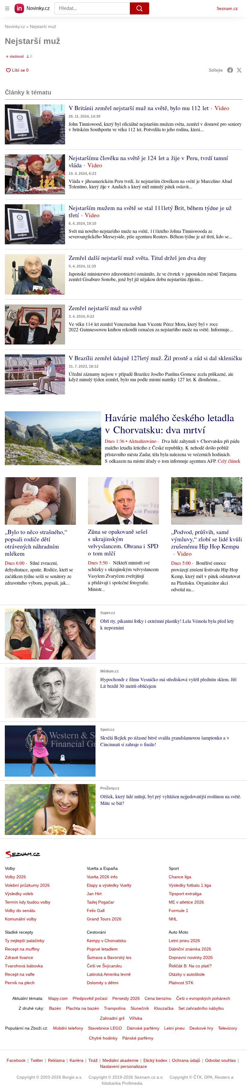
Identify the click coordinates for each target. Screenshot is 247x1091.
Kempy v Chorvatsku (106, 940)
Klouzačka (164, 1008)
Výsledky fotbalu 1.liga (190, 885)
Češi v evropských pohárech (203, 998)
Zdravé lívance (19, 957)
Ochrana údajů (186, 1060)
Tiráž (93, 1060)
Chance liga (180, 876)
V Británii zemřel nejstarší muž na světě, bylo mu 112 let (139, 108)
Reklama (56, 1060)
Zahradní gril (112, 1018)
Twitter (36, 1060)
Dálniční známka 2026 (190, 949)
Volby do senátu (20, 910)
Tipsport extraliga (185, 893)
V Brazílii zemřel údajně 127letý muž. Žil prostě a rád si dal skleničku (155, 358)
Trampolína (115, 1008)
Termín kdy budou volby (27, 902)
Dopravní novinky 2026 (191, 957)
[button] (35, 124)
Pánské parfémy (137, 1038)
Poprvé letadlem (102, 949)
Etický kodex (155, 1060)
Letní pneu (174, 1028)
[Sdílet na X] (239, 70)
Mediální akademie (120, 1060)
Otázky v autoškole (187, 974)
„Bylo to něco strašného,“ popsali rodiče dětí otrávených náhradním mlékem (36, 543)
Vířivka (135, 1018)
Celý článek (229, 461)
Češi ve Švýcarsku (104, 965)
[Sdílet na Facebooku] (230, 70)
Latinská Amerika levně (109, 974)
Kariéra (76, 1060)
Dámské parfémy (143, 1028)
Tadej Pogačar (100, 902)
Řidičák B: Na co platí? (190, 965)
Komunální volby (20, 918)
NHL (173, 918)
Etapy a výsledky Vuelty (109, 885)
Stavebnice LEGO (105, 1028)
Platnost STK (181, 982)
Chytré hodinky (103, 1038)
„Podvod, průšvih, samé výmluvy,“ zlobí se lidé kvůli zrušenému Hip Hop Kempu (206, 539)
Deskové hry (201, 1028)
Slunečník (139, 1008)
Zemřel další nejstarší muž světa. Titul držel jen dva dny (137, 258)
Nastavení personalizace (123, 1066)
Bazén (55, 1008)
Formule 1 (178, 910)
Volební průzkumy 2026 (27, 885)
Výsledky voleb (19, 893)
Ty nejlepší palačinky (24, 940)
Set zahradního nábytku (201, 1008)
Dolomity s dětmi (102, 982)
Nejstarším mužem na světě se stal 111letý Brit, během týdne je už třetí (150, 211)
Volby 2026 (15, 876)
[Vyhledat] (139, 8)
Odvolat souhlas (220, 1060)
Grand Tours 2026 (104, 918)
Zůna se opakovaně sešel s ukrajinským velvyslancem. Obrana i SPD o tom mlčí (123, 542)
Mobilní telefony (68, 1028)
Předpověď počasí (90, 998)
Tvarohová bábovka (24, 965)
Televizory (227, 1028)
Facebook (16, 1060)
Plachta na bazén (82, 1008)
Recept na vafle (20, 974)
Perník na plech (20, 982)
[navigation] (7, 8)
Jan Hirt (94, 893)
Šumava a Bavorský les (109, 957)
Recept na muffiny (22, 949)
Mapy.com (58, 998)
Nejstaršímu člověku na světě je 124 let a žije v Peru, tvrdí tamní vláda (148, 161)
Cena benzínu (158, 998)
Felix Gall (96, 910)
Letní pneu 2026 (184, 940)
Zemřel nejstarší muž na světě (105, 308)
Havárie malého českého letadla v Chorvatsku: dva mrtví (169, 423)
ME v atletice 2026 (186, 902)
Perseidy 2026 (126, 998)
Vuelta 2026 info (102, 876)
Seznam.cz (227, 8)
